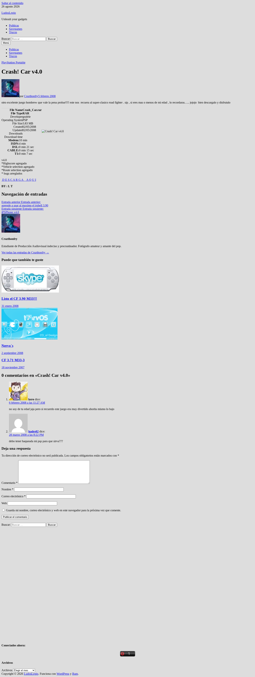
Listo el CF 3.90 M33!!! (19, 299)
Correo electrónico (13, 496)
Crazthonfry (31, 96)
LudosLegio (8, 12)
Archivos (6, 670)
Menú (6, 42)
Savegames (15, 28)
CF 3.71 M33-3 (13, 360)
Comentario (9, 482)
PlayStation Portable (13, 62)
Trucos (13, 32)
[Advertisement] (29, 583)
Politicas (14, 25)
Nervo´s (7, 346)
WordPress (63, 673)
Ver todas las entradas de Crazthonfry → (25, 252)
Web (4, 503)
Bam (75, 673)
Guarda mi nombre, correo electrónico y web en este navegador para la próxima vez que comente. (63, 510)
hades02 (33, 431)
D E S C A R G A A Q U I (18, 179)
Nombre (7, 489)
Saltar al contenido (12, 3)
